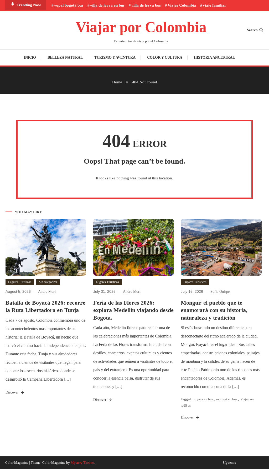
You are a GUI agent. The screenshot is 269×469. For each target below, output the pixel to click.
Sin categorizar (48, 282)
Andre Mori (47, 292)
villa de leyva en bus (107, 5)
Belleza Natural (65, 57)
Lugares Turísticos (19, 282)
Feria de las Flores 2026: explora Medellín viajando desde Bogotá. (133, 310)
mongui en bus (226, 399)
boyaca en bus (203, 399)
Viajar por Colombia (141, 27)
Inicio (30, 57)
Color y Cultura (164, 57)
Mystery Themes (82, 463)
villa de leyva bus (146, 5)
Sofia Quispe (220, 292)
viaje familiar (214, 5)
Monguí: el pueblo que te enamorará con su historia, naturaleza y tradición (214, 310)
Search (252, 30)
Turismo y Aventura (115, 57)
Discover (13, 392)
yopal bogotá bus (68, 5)
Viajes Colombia (182, 5)
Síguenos (229, 463)
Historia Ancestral (214, 57)
